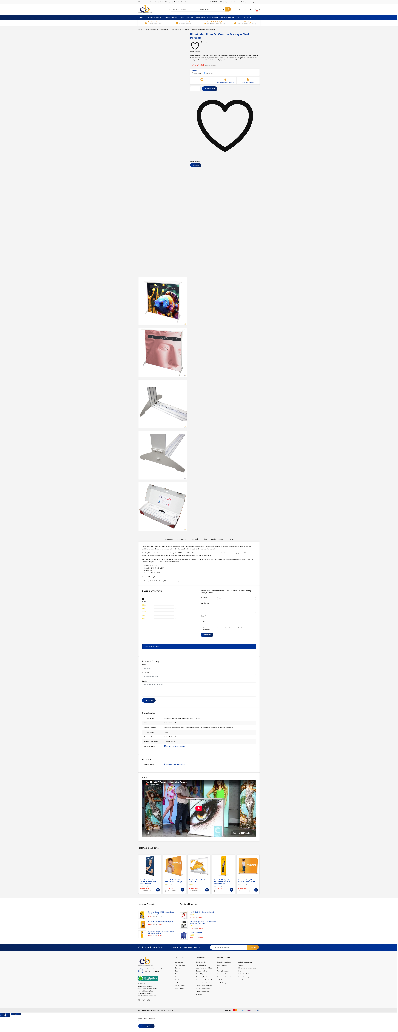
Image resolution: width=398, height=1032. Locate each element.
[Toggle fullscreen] (13, 1014)
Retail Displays (164, 29)
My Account (256, 2)
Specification (182, 539)
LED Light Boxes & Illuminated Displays (212, 728)
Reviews (231, 539)
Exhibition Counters (178, 728)
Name (203, 616)
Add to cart (211, 89)
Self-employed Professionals (247, 968)
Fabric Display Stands (192, 728)
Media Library (142, 2)
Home (141, 17)
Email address (147, 673)
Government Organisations (225, 977)
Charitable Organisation (224, 962)
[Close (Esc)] (2, 1014)
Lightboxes (175, 29)
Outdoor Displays (170, 17)
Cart (176, 971)
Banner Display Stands (203, 977)
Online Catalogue (165, 2)
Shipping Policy (179, 986)
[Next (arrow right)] (7, 1016)
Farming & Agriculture (223, 971)
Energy (219, 968)
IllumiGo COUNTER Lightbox (175, 764)
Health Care (220, 980)
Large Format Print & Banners (206, 17)
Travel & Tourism (243, 980)
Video (205, 539)
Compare (206, 42)
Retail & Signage (227, 17)
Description (168, 539)
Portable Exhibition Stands (204, 980)
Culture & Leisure (222, 965)
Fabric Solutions (186, 17)
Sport (239, 971)
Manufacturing (221, 983)
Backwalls (167, 728)
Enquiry (144, 681)
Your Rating (204, 598)
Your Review (205, 603)
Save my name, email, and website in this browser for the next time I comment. (227, 629)
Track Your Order (232, 2)
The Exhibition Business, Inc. (149, 1010)
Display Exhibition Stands (204, 986)
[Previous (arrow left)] (2, 1016)
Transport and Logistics (245, 977)
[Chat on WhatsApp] (148, 978)
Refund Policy (179, 989)
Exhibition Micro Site (180, 2)
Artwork (195, 539)
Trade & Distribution (244, 974)
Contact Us (153, 2)
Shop (244, 2)
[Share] (7, 1014)
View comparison (146, 1026)
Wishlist (177, 974)
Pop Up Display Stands (203, 989)
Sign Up (253, 947)
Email (203, 622)
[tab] (168, 540)
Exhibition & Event (153, 17)
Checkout (178, 968)
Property (240, 965)
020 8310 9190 (217, 2)
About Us (178, 980)
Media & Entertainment (245, 962)
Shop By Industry (243, 17)
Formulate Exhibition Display (205, 983)
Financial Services (222, 974)
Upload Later (209, 73)
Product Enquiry (217, 539)
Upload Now (197, 73)
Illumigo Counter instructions (175, 746)
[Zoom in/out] (18, 1014)
